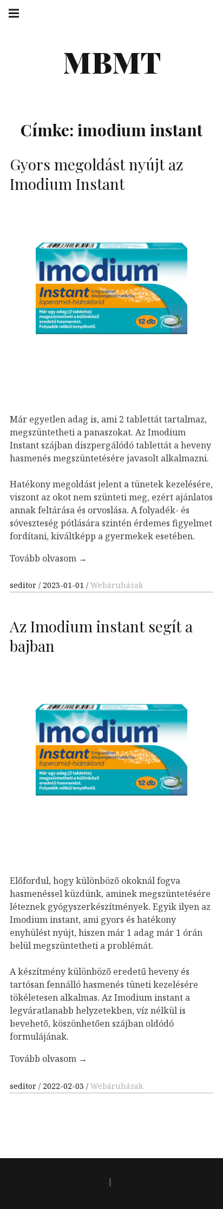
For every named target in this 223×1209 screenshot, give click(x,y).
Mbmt (112, 61)
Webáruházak (116, 585)
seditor (24, 585)
